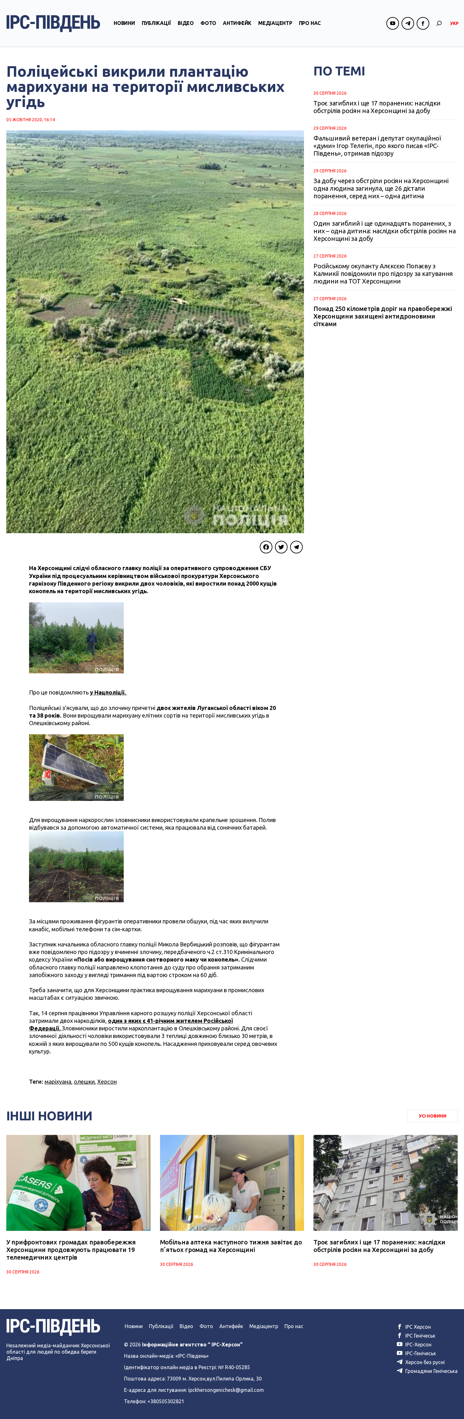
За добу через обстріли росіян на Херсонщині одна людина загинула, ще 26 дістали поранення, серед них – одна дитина (380, 188)
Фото (208, 23)
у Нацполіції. (108, 692)
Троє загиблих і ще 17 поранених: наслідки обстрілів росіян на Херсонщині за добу (377, 106)
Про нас (310, 23)
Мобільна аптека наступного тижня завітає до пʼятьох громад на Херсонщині (231, 1245)
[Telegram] (296, 547)
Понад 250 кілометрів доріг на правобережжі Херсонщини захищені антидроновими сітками (382, 316)
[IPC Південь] (53, 23)
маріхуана (58, 1081)
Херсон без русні (424, 1362)
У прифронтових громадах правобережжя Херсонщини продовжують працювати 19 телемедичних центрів (70, 1249)
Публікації (156, 23)
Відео (186, 23)
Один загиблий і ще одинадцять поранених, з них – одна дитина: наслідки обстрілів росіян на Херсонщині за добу (384, 231)
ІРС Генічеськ (419, 1336)
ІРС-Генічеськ (420, 1353)
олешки (84, 1081)
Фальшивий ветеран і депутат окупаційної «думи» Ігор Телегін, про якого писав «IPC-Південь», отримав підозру (377, 145)
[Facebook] (266, 547)
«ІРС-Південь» (192, 1356)
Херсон (107, 1081)
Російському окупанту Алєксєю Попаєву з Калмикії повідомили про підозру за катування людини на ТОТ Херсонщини (383, 273)
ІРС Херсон (417, 1327)
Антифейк (237, 23)
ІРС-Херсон (417, 1344)
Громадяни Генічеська (431, 1371)
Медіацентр (275, 23)
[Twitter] (281, 547)
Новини (124, 23)
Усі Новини (432, 1115)
